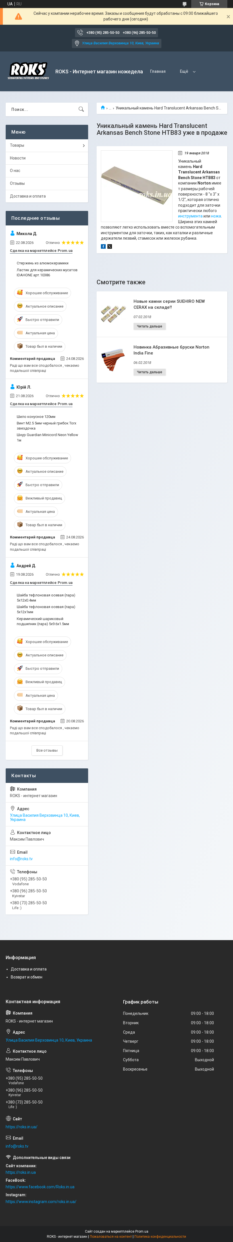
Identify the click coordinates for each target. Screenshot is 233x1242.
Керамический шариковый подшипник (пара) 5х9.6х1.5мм (43, 621)
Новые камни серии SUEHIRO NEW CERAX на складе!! (169, 304)
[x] (109, 247)
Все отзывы (47, 750)
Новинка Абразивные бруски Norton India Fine (171, 350)
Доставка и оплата (28, 196)
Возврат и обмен (26, 977)
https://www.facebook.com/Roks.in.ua (40, 1187)
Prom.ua (141, 1231)
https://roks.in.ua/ (22, 1127)
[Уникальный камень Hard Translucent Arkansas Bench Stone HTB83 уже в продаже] (136, 186)
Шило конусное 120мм (36, 416)
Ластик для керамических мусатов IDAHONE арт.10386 (47, 272)
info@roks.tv (21, 859)
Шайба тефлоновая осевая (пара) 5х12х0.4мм (46, 597)
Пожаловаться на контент (111, 1237)
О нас (15, 170)
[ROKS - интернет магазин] (28, 71)
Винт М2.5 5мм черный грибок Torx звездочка (46, 425)
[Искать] (81, 109)
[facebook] (103, 247)
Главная (158, 71)
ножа (216, 216)
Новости (18, 158)
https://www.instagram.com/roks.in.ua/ (41, 1201)
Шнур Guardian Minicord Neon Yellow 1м (47, 437)
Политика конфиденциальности (160, 1237)
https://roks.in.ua (21, 1172)
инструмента (190, 216)
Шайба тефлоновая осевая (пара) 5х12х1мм (46, 609)
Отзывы (17, 183)
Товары (17, 145)
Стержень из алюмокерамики (42, 263)
